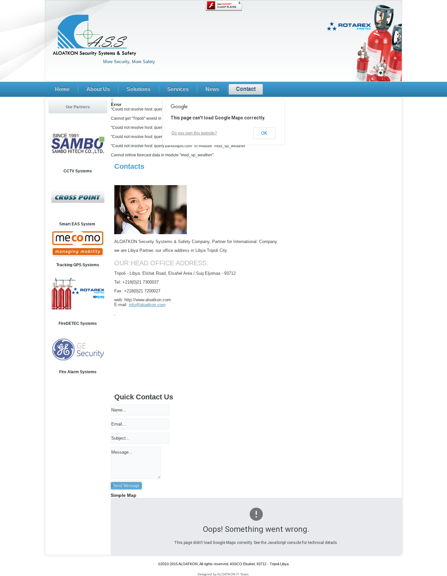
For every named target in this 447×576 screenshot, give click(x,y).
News (212, 89)
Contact (246, 89)
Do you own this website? (194, 133)
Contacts (129, 166)
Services (178, 89)
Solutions (139, 89)
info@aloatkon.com (147, 304)
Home (62, 89)
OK (264, 133)
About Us (98, 89)
